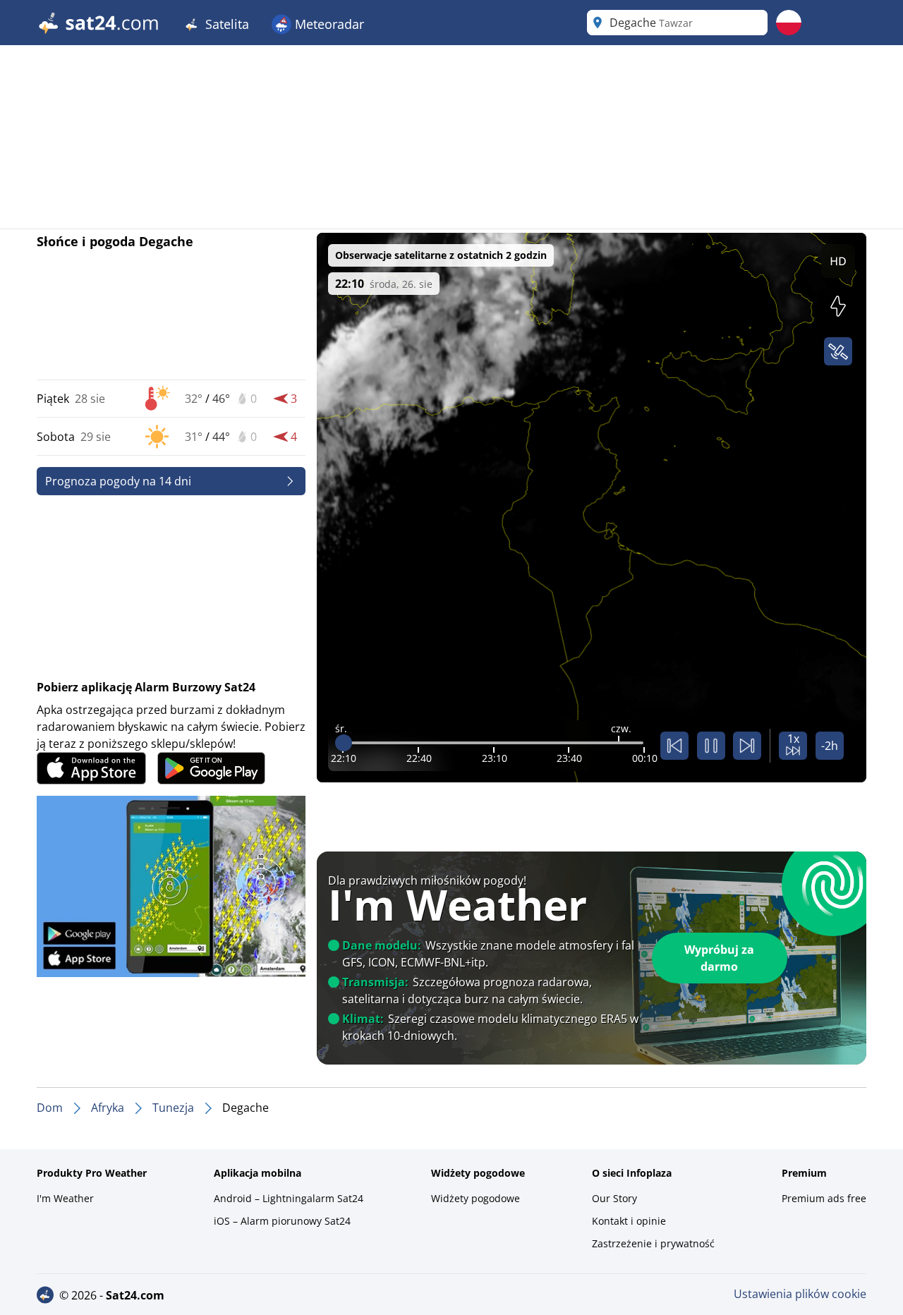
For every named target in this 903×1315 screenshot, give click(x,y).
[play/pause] (711, 746)
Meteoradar (327, 24)
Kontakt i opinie (629, 1221)
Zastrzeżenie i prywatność (653, 1243)
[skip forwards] (747, 746)
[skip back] (674, 746)
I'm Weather (65, 1198)
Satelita (225, 24)
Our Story (614, 1198)
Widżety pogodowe (475, 1198)
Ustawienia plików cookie (800, 1294)
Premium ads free (824, 1198)
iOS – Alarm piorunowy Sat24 (282, 1221)
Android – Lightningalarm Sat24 (288, 1198)
